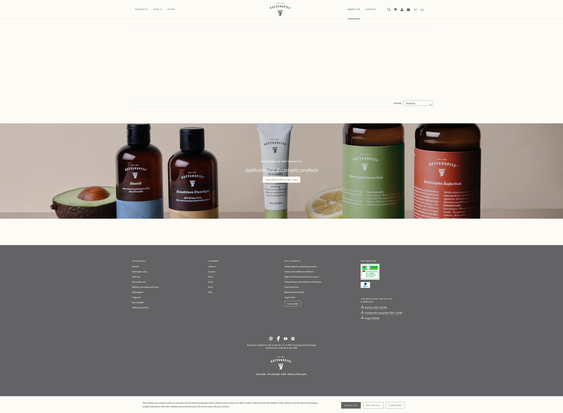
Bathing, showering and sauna (145, 287)
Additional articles (140, 307)
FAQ (210, 292)
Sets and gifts (138, 302)
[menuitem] (144, 9)
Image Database (372, 317)
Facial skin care (139, 281)
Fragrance (136, 297)
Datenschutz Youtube (294, 292)
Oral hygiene (137, 292)
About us (212, 266)
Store (210, 281)
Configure (395, 405)
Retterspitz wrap (139, 271)
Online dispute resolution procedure (300, 266)
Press (210, 287)
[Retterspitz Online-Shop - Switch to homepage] (281, 9)
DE (415, 9)
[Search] (389, 9)
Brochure (376, 307)
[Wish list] (395, 9)
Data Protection (291, 287)
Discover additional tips (281, 179)
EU (422, 9)
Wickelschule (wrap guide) (383, 312)
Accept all (351, 405)
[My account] (402, 9)
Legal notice (289, 297)
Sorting (397, 103)
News (210, 276)
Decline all (373, 405)
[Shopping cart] (408, 9)
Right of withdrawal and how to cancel (301, 276)
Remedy (135, 266)
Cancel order (292, 303)
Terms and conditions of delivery (299, 271)
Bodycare (136, 276)
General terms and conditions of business (303, 281)
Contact (211, 271)
